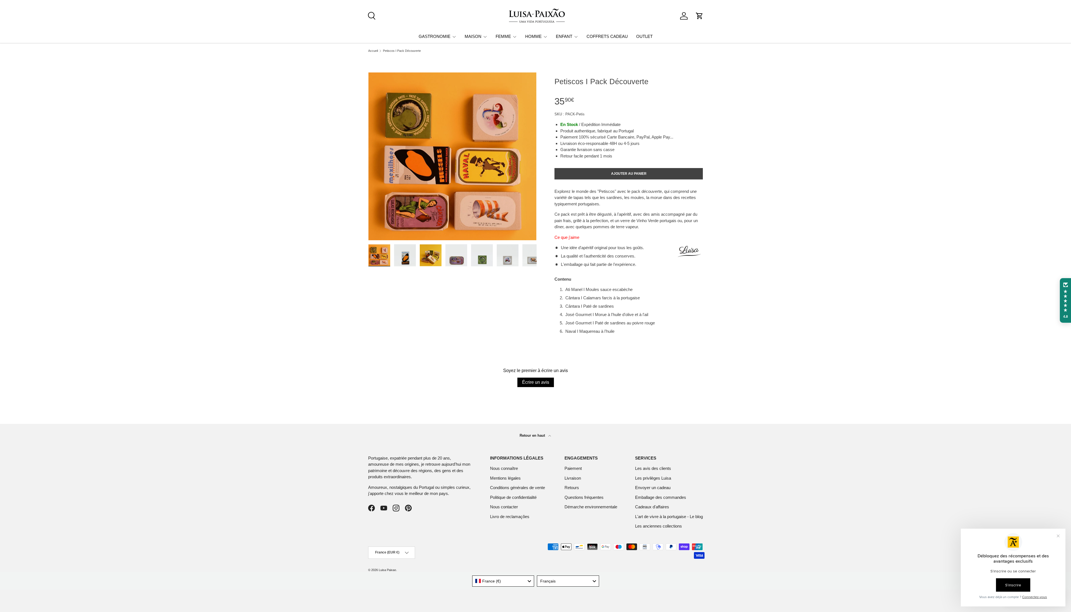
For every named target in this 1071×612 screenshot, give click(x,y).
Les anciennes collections (658, 526)
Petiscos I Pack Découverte (402, 50)
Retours (572, 487)
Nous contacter (504, 506)
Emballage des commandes (660, 497)
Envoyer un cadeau (652, 487)
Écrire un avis (535, 382)
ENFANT (564, 36)
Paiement (573, 468)
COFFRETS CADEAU (607, 36)
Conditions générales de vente (517, 487)
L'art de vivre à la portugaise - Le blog (669, 516)
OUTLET (644, 36)
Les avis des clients (653, 468)
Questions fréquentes (584, 497)
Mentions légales (505, 478)
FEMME (503, 36)
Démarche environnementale (591, 506)
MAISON (473, 36)
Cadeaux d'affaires (652, 506)
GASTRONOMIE (434, 36)
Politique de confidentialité (513, 497)
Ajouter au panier (629, 174)
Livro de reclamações (509, 516)
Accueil (373, 50)
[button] (699, 16)
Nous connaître (504, 468)
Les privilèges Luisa (653, 478)
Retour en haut (533, 435)
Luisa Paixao (387, 570)
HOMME (533, 36)
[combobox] (503, 581)
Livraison (573, 478)
